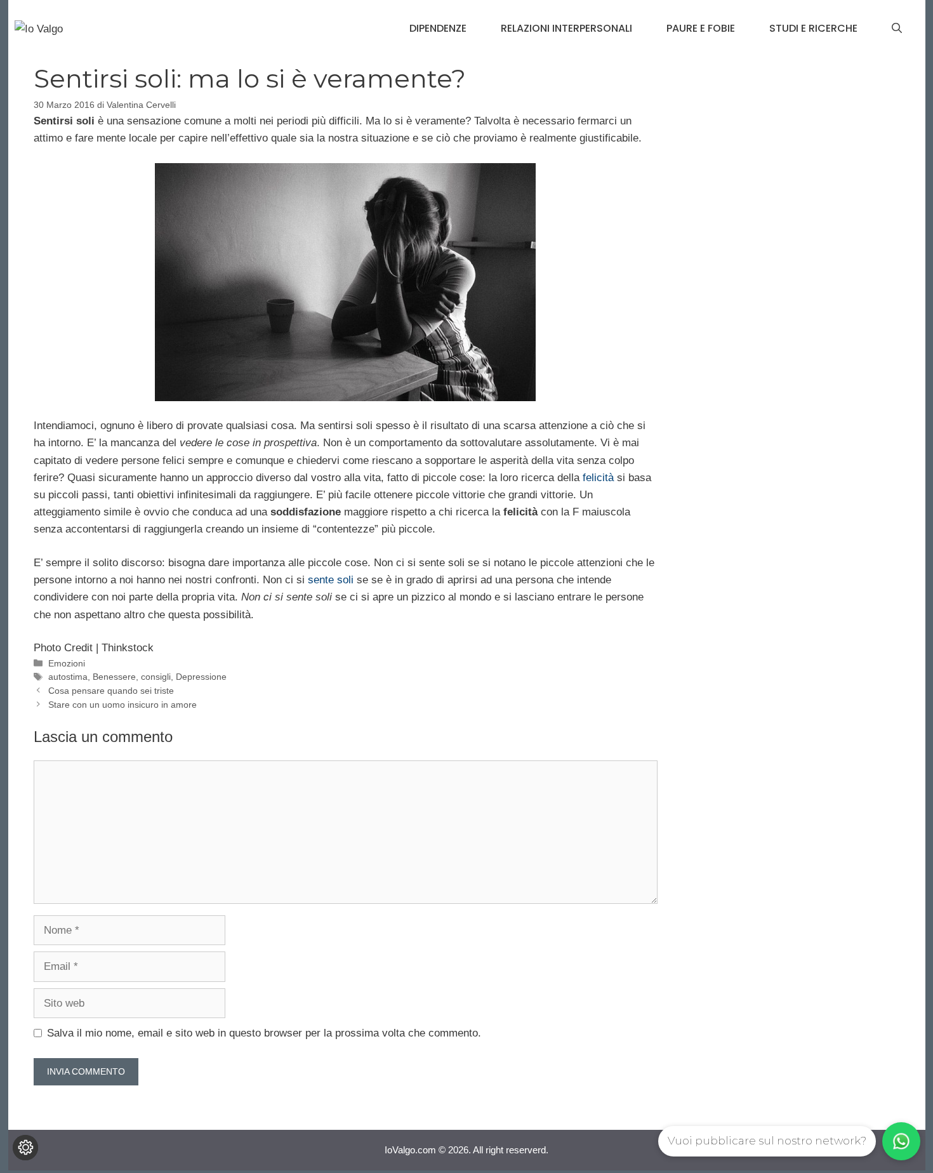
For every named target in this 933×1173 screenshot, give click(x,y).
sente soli (331, 580)
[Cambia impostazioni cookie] (25, 1147)
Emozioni (66, 663)
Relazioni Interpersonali (566, 28)
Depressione (201, 677)
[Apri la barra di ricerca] (897, 28)
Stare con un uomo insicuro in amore (122, 704)
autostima (68, 677)
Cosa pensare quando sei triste (111, 691)
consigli (156, 677)
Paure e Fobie (700, 28)
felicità (598, 478)
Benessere (114, 677)
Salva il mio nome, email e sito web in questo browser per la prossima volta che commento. (264, 1033)
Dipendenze (437, 28)
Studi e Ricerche (813, 28)
